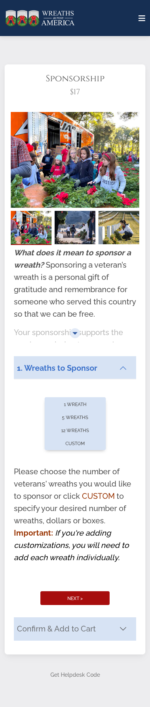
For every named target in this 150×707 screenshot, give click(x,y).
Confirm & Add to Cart (56, 628)
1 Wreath (75, 404)
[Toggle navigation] (141, 18)
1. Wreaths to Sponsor (57, 368)
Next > (75, 598)
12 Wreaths (75, 430)
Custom (75, 443)
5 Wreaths (75, 417)
